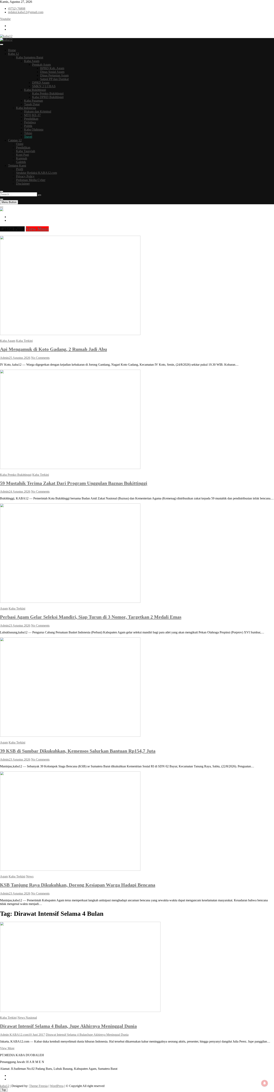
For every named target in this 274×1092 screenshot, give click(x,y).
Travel (28, 136)
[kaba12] (1, 210)
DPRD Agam (40, 82)
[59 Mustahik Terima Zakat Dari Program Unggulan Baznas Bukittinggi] (70, 468)
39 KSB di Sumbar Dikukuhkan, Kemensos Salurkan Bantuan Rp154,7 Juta (77, 751)
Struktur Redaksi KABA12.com (36, 172)
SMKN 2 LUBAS (44, 86)
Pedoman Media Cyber (30, 180)
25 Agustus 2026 (19, 357)
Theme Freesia (38, 1086)
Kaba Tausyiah (25, 151)
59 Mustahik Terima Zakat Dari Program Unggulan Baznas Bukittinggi (73, 483)
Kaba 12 (13, 53)
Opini (19, 144)
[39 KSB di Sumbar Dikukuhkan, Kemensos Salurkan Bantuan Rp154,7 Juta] (70, 735)
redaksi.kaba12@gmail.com (25, 12)
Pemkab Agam (41, 64)
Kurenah (21, 158)
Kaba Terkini (24, 340)
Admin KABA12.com (14, 1034)
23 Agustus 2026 (19, 625)
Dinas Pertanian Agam (54, 75)
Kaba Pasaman (33, 100)
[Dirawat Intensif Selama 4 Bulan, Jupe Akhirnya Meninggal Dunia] (80, 1010)
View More (37, 228)
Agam (4, 608)
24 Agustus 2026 (19, 491)
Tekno (28, 133)
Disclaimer (23, 183)
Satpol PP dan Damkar (54, 79)
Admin (4, 357)
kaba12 (4, 1086)
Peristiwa (30, 122)
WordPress (57, 1086)
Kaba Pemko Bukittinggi (48, 93)
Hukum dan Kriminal (37, 111)
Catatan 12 (15, 140)
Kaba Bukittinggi (35, 90)
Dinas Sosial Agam (52, 71)
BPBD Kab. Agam (52, 68)
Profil (19, 169)
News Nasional (27, 1017)
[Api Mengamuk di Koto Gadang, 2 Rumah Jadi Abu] (70, 334)
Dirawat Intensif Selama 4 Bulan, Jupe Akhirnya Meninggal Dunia (68, 1026)
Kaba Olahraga (33, 129)
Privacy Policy (25, 176)
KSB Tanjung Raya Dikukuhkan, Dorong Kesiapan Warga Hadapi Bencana (77, 885)
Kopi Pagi (22, 154)
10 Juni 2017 (36, 1034)
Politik (28, 126)
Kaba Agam (31, 61)
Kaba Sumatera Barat (29, 57)
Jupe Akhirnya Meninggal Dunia (108, 1034)
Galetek (21, 162)
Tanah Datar (32, 104)
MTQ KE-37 (32, 115)
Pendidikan (31, 118)
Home (12, 50)
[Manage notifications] (264, 1083)
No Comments (40, 357)
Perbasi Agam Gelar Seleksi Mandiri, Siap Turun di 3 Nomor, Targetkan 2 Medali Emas (90, 617)
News (29, 876)
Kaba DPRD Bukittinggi (48, 97)
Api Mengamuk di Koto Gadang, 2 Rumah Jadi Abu (53, 349)
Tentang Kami (17, 165)
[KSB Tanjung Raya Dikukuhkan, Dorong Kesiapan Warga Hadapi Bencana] (70, 869)
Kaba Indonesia (26, 108)
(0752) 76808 (16, 8)
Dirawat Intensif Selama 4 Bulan (66, 1034)
